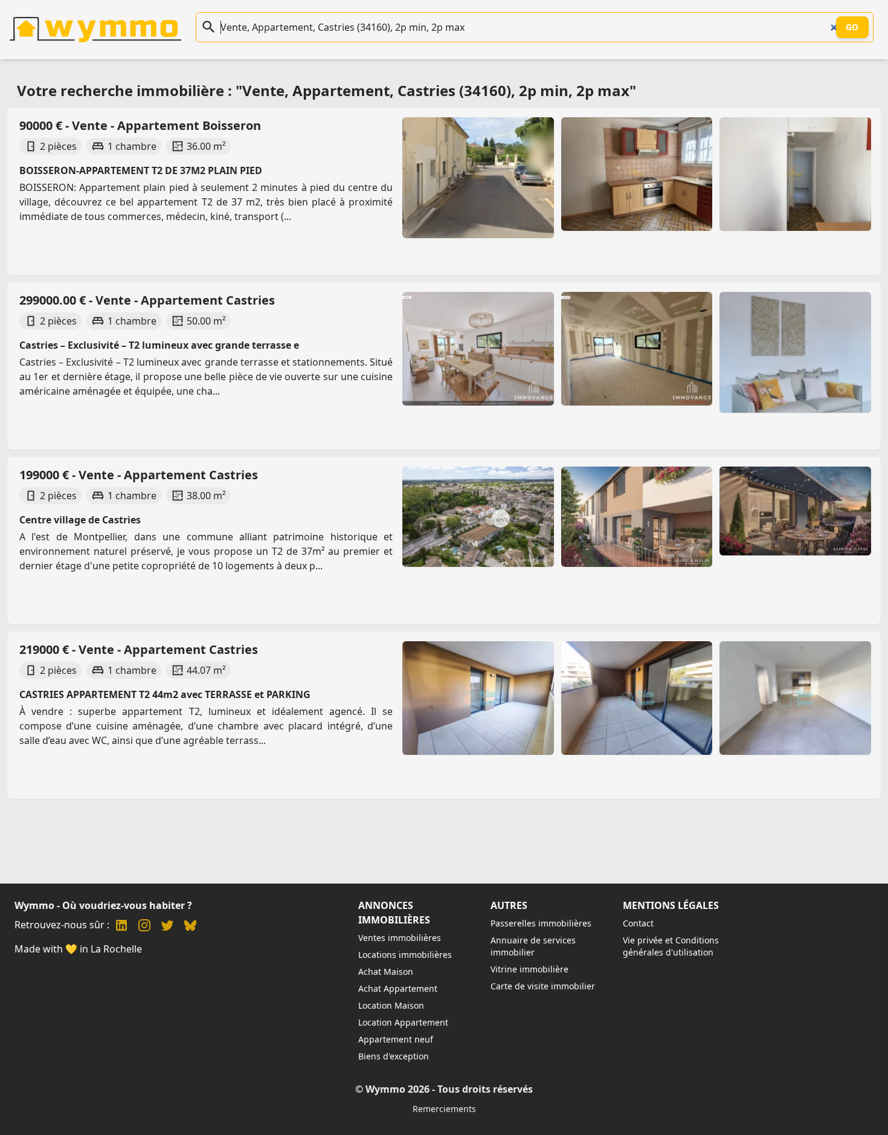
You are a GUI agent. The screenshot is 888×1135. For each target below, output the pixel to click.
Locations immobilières (405, 954)
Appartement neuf (395, 1039)
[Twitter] (167, 927)
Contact (638, 923)
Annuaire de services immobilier (533, 946)
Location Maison (391, 1005)
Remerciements (444, 1108)
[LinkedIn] (121, 927)
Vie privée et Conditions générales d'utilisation (671, 946)
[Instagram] (144, 927)
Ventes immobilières (399, 937)
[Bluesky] (190, 927)
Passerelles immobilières (541, 923)
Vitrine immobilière (529, 969)
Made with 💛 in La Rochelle (78, 949)
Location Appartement (403, 1022)
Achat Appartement (397, 988)
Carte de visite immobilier (543, 986)
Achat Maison (385, 971)
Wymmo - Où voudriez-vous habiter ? (103, 905)
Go (852, 27)
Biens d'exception (393, 1056)
